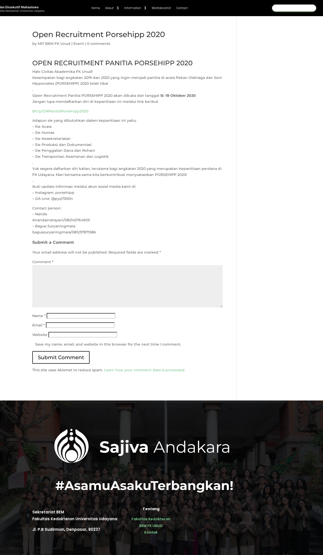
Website (39, 334)
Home (95, 8)
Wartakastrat (161, 8)
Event (78, 43)
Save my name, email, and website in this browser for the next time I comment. (108, 344)
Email (38, 325)
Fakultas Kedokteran (150, 518)
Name (39, 316)
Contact (182, 8)
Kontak (151, 532)
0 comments (98, 43)
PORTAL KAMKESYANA (294, 8)
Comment (42, 262)
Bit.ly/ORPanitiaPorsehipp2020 (60, 111)
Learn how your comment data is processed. (144, 370)
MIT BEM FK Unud (54, 43)
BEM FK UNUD (151, 525)
